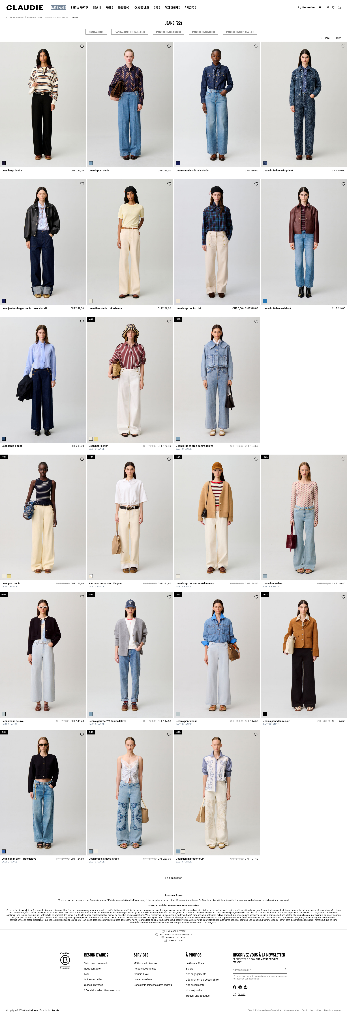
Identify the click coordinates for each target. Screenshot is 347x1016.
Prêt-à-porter (34, 17)
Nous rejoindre (194, 990)
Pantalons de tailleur (130, 32)
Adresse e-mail (241, 969)
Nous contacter (92, 968)
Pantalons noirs (203, 32)
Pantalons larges (168, 32)
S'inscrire (285, 969)
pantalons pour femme (87, 910)
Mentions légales (332, 1010)
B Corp (189, 968)
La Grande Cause (195, 963)
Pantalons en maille (240, 32)
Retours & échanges (145, 968)
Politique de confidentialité (246, 978)
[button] (57, 7)
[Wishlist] (82, 46)
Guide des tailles (93, 979)
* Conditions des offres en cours (102, 990)
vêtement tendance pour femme (252, 910)
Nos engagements (196, 974)
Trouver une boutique (197, 995)
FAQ (86, 974)
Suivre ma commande (96, 963)
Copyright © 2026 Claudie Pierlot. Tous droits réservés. (32, 1010)
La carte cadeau (143, 979)
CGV (250, 1010)
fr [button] (320, 7)
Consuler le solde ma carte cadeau (153, 984)
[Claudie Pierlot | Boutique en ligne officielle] (24, 7)
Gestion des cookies (311, 1010)
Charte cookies (291, 1010)
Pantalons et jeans (56, 17)
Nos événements (195, 984)
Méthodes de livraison (146, 963)
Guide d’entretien (93, 984)
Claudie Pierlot (15, 17)
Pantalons (96, 32)
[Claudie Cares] (65, 960)
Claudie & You (141, 974)
